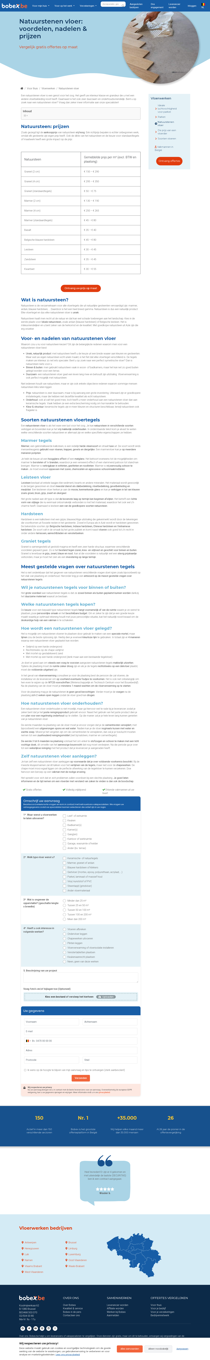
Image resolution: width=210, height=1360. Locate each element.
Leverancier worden (174, 6)
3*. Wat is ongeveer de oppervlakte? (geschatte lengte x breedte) (40, 903)
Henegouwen (32, 1248)
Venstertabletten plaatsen (81, 952)
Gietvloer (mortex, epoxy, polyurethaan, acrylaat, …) (94, 872)
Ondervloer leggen (77, 933)
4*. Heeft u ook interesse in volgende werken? (38, 930)
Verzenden (81, 1078)
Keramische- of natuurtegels (82, 858)
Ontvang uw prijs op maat (81, 288)
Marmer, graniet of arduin (80, 862)
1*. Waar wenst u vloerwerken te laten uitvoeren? (40, 816)
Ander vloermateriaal (78, 890)
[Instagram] (55, 1328)
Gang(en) (72, 834)
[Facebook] (22, 1328)
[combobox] (28, 1041)
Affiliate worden (115, 1308)
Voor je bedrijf (158, 1308)
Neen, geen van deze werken (83, 961)
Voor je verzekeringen (162, 1312)
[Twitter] (29, 1328)
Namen (29, 1260)
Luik (27, 1254)
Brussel (72, 1242)
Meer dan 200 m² (76, 919)
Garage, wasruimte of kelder (82, 843)
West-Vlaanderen (34, 1272)
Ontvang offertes (169, 161)
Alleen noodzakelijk (158, 1348)
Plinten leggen (74, 943)
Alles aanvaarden (130, 1348)
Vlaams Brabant (33, 1266)
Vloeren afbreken (76, 929)
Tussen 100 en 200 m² (79, 914)
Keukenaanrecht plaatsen (81, 956)
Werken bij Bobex (116, 1312)
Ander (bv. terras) (76, 848)
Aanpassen (182, 1348)
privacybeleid (104, 1092)
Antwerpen (30, 1242)
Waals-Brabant (76, 1266)
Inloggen (192, 5)
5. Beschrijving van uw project (40, 970)
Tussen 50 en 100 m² (78, 909)
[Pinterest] (42, 1328)
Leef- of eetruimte (77, 815)
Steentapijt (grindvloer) (79, 885)
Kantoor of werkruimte (79, 838)
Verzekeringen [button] (87, 5)
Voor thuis (32, 88)
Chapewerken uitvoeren (80, 938)
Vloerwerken (48, 88)
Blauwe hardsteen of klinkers (82, 867)
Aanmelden (113, 1315)
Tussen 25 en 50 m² (78, 905)
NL (203, 7)
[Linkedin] (48, 1328)
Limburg (73, 1248)
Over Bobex (69, 1305)
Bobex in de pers (72, 1312)
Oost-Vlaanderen (78, 1260)
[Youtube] (35, 1328)
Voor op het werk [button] (64, 5)
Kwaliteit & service (73, 1308)
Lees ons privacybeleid (68, 1354)
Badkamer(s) (74, 825)
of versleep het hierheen (69, 996)
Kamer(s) (72, 829)
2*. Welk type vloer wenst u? (39, 857)
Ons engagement (157, 6)
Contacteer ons (71, 1315)
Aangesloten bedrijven (136, 6)
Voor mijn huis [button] (40, 5)
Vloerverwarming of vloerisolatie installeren (90, 947)
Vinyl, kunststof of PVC (79, 881)
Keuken (71, 820)
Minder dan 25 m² (76, 900)
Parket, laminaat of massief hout (84, 876)
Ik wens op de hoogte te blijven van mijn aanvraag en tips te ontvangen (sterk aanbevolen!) (76, 1070)
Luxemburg (75, 1254)
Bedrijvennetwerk (160, 1315)
